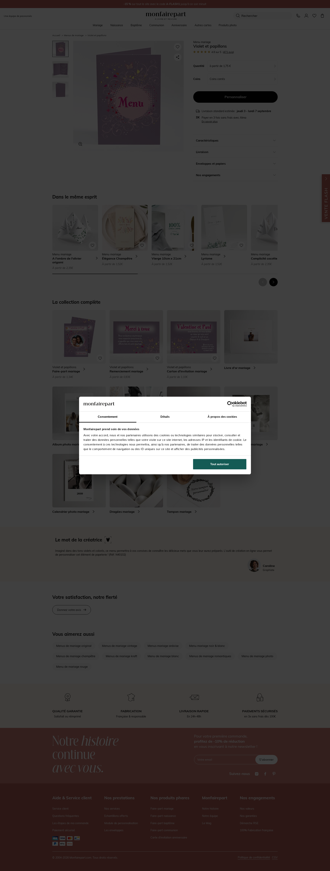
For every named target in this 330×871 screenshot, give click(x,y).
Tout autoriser (219, 464)
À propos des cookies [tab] (222, 416)
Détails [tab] (165, 416)
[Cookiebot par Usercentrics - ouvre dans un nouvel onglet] (230, 404)
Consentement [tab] (107, 416)
